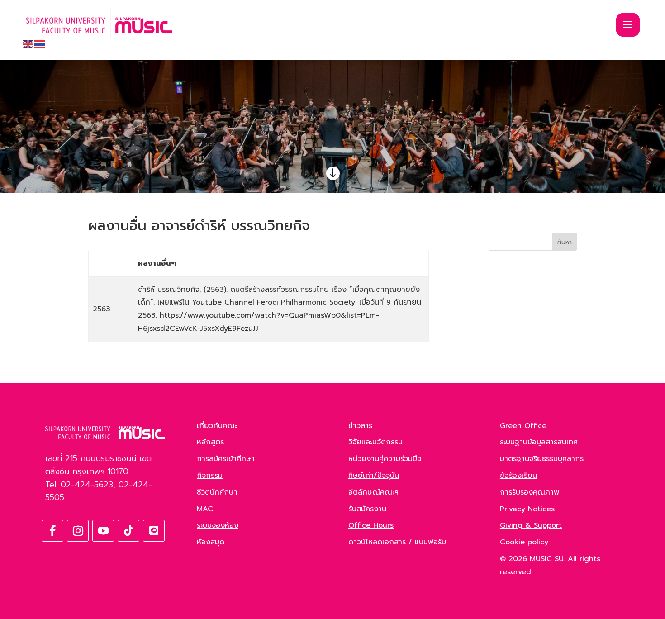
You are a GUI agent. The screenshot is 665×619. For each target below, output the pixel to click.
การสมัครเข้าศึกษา (226, 458)
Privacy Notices (527, 509)
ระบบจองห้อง (217, 525)
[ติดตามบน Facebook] (52, 531)
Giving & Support (531, 525)
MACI (206, 509)
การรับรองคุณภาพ (529, 492)
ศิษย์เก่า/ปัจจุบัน (373, 475)
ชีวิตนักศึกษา (217, 492)
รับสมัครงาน (367, 509)
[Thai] (40, 43)
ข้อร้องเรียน (518, 475)
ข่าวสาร (360, 425)
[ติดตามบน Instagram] (78, 531)
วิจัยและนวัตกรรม (375, 442)
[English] (28, 43)
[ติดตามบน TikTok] (128, 531)
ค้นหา (564, 242)
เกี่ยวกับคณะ (217, 425)
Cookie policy (524, 542)
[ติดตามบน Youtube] (103, 531)
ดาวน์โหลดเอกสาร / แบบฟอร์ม (397, 542)
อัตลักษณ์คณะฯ (373, 492)
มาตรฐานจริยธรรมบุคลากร (542, 458)
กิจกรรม (210, 475)
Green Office (523, 425)
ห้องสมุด (210, 542)
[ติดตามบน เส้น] (154, 531)
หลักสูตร (210, 442)
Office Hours (371, 525)
